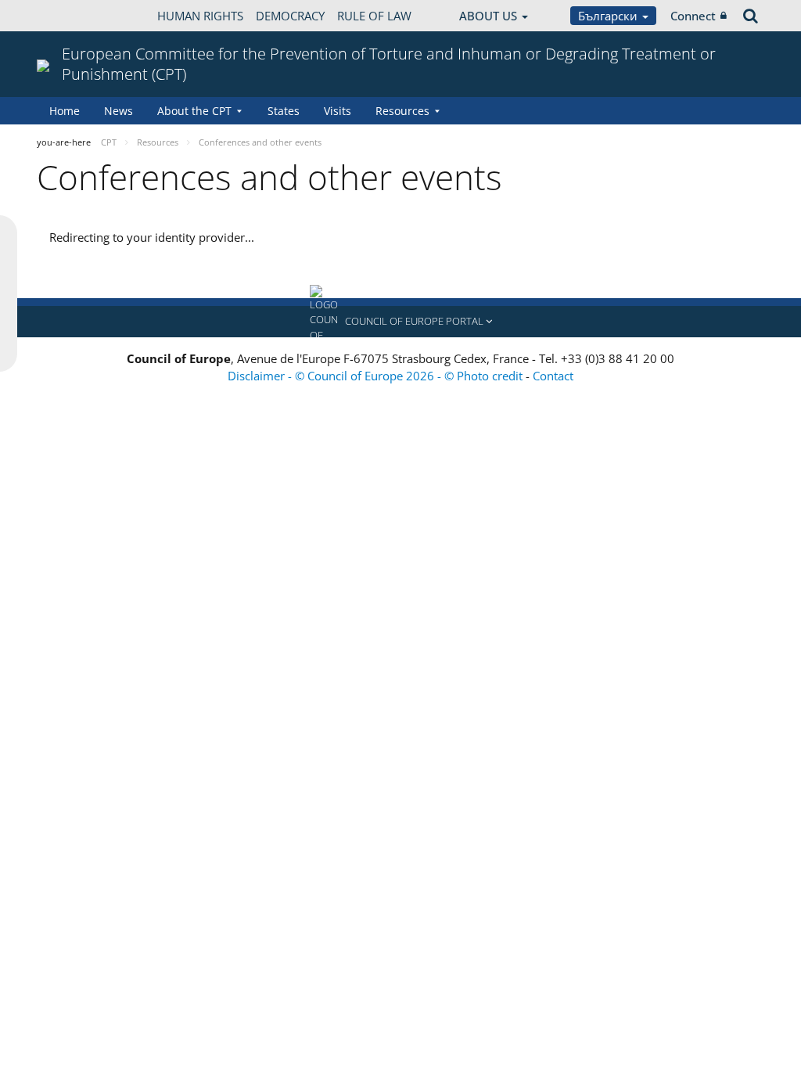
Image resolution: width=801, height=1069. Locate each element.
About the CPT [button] (194, 110)
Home (64, 110)
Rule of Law (374, 15)
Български (609, 15)
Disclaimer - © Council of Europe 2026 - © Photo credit (377, 375)
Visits (337, 110)
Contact (553, 375)
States (284, 110)
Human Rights (200, 15)
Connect (693, 15)
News (118, 110)
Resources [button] (402, 110)
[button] (400, 321)
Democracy (290, 15)
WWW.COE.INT (76, 16)
